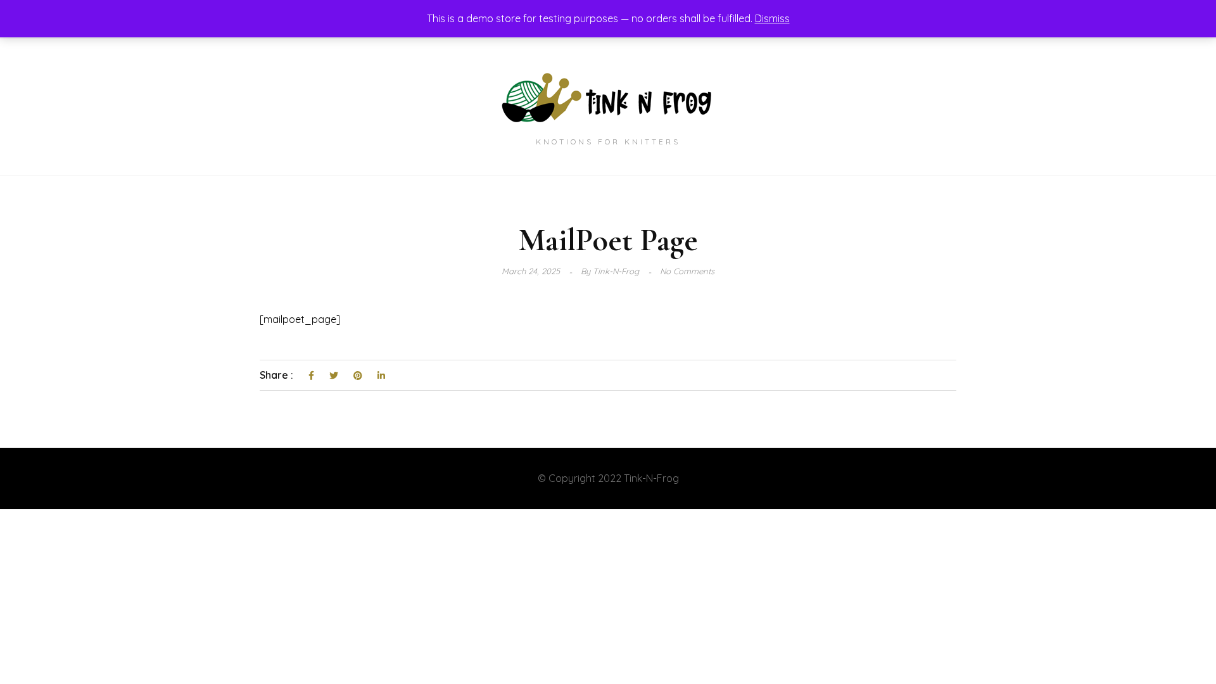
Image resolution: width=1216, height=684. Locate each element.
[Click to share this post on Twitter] (333, 376)
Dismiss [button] (772, 18)
